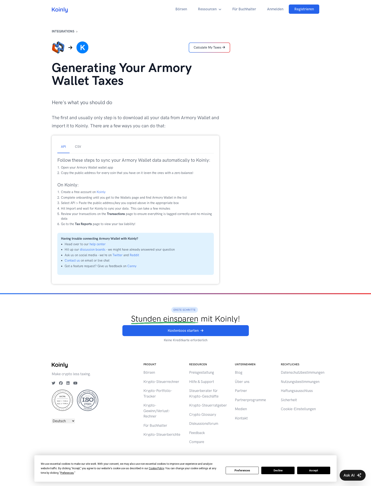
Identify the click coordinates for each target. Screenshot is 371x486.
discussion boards (92, 249)
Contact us (72, 260)
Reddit (134, 255)
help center (98, 244)
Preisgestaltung (201, 372)
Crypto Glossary (202, 414)
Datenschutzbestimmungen (302, 372)
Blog (238, 372)
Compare (196, 442)
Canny (131, 266)
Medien (241, 409)
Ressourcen (207, 9)
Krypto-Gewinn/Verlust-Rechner (156, 410)
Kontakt (241, 418)
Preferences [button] (67, 472)
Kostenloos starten (183, 330)
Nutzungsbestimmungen (300, 381)
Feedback (197, 433)
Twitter (118, 255)
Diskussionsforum (203, 423)
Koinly (101, 192)
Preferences (242, 470)
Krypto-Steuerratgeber (208, 405)
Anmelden (275, 9)
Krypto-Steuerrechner (161, 381)
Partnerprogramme (250, 400)
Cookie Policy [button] (156, 468)
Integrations (63, 31)
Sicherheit (289, 400)
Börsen (181, 9)
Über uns (242, 381)
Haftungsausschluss (297, 390)
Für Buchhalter (244, 9)
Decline (278, 470)
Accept (313, 470)
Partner (241, 390)
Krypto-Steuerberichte (161, 434)
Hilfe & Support (201, 381)
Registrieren (304, 9)
